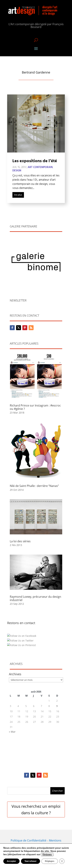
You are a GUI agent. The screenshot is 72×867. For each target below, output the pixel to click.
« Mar (12, 731)
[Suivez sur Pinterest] (24, 327)
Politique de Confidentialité (28, 840)
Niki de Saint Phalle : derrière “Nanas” (34, 486)
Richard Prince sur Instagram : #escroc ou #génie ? (35, 407)
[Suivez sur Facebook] (12, 327)
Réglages (47, 854)
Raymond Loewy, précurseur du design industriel (35, 598)
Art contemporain (40, 167)
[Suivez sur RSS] (31, 327)
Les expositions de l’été (34, 161)
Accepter (11, 861)
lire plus (18, 195)
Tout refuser (30, 861)
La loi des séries (20, 541)
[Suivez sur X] (18, 327)
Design (16, 171)
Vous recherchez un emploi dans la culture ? (36, 809)
